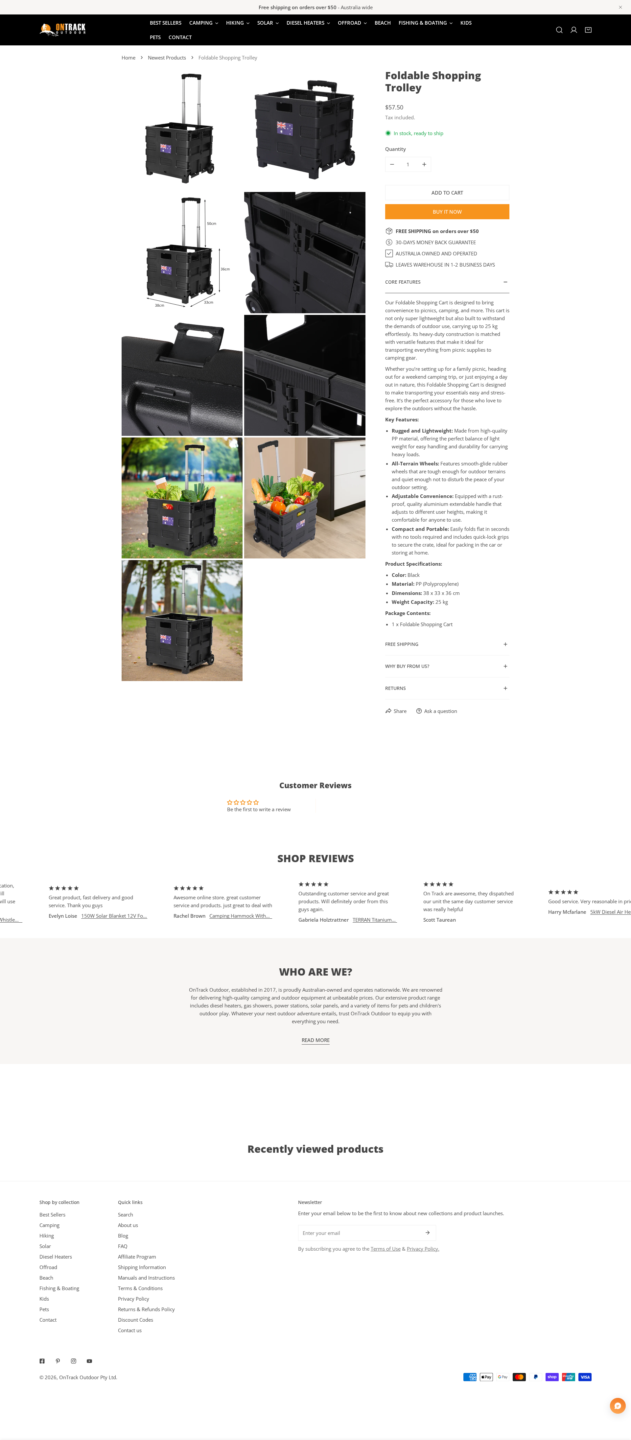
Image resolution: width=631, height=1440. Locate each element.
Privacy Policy (133, 1298)
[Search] (559, 30)
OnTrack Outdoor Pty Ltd (87, 1377)
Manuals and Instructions (146, 1277)
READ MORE (316, 1040)
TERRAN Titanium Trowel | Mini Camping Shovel (335, 920)
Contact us (130, 1330)
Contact (48, 1319)
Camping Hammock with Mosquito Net (201, 916)
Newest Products (167, 57)
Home (128, 57)
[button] (588, 30)
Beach (46, 1277)
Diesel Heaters (55, 1256)
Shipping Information (142, 1267)
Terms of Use (386, 1248)
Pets (44, 1309)
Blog (123, 1235)
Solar (45, 1246)
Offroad (48, 1267)
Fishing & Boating (59, 1288)
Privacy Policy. (423, 1248)
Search (125, 1214)
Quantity (395, 149)
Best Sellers (52, 1214)
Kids (44, 1298)
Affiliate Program (137, 1256)
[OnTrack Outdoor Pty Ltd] (62, 30)
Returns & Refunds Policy (146, 1309)
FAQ (123, 1246)
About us (128, 1225)
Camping (49, 1225)
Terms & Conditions (140, 1288)
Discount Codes (135, 1319)
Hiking (46, 1235)
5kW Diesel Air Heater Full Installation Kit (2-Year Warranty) (578, 912)
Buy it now (447, 211)
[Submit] (427, 1232)
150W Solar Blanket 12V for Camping (76, 916)
